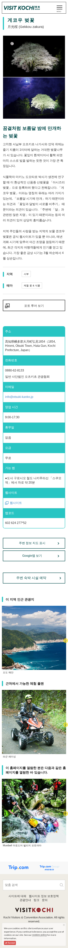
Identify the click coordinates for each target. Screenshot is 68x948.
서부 (26, 274)
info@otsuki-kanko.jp (19, 396)
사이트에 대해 (17, 896)
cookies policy (39, 935)
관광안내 (25, 900)
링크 (36, 900)
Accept (11, 943)
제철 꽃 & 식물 (32, 285)
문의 (45, 900)
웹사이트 (16, 502)
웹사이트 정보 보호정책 (44, 896)
